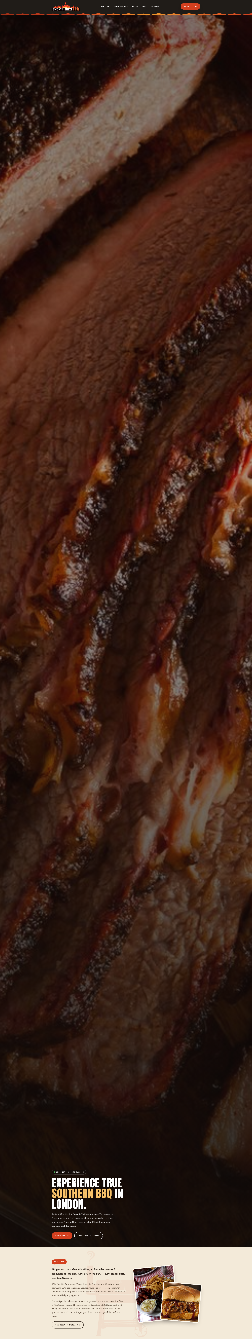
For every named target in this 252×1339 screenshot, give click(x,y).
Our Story (105, 6)
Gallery (135, 6)
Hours (144, 6)
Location (155, 6)
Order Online (190, 6)
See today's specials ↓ (67, 1325)
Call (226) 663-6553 (88, 1236)
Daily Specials (121, 6)
